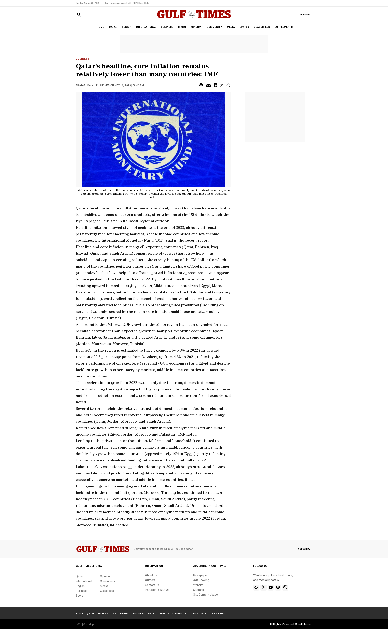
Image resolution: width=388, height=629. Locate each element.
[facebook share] (215, 86)
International (84, 581)
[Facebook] (256, 587)
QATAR (113, 27)
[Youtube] (271, 587)
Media (104, 586)
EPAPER (244, 27)
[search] (79, 14)
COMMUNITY (214, 27)
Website (198, 585)
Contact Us (152, 585)
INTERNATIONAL (146, 27)
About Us (151, 575)
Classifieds (107, 590)
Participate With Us (157, 589)
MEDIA (231, 27)
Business (83, 58)
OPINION (196, 27)
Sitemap (198, 589)
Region (80, 586)
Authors (150, 580)
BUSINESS (167, 27)
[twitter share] (221, 85)
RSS (78, 624)
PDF (203, 613)
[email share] (208, 86)
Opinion (105, 576)
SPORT (182, 27)
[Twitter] (263, 587)
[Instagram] (278, 587)
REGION (126, 27)
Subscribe (304, 14)
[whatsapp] (285, 587)
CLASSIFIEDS (262, 27)
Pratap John (84, 85)
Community (107, 581)
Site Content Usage (205, 594)
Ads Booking (201, 580)
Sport (79, 595)
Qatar (79, 576)
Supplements (284, 27)
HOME (100, 27)
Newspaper (200, 575)
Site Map (88, 624)
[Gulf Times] (194, 18)
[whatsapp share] (228, 85)
